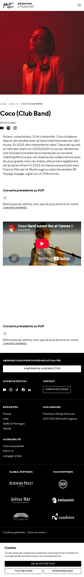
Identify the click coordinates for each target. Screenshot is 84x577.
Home (3, 104)
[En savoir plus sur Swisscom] (63, 500)
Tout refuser (23, 571)
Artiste (14, 104)
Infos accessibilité (13, 446)
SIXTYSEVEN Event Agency (60, 418)
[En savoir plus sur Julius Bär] (21, 500)
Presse (7, 414)
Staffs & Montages (14, 423)
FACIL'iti (8, 451)
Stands (7, 428)
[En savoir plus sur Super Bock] (63, 484)
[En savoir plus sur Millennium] (21, 516)
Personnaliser (62, 571)
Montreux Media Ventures (59, 414)
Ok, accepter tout (43, 564)
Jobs (6, 418)
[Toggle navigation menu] (79, 5)
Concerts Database (15, 208)
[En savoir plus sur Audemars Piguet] (21, 484)
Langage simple (12, 456)
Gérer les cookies (37, 532)
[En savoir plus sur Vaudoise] (63, 516)
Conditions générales (14, 532)
